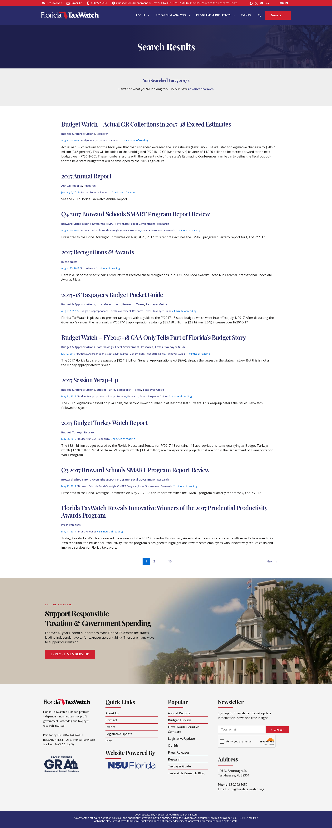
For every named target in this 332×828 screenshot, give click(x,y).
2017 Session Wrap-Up (89, 380)
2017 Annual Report (86, 176)
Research (102, 134)
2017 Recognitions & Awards (97, 252)
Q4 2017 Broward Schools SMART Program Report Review (135, 214)
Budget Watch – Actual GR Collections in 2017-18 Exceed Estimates (146, 124)
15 (170, 561)
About (140, 15)
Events (246, 15)
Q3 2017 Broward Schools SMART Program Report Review (135, 470)
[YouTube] (261, 3)
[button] (147, 15)
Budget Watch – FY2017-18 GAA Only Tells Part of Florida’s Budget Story (153, 337)
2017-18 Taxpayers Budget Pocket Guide (112, 294)
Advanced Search (201, 89)
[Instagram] (256, 3)
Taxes (140, 304)
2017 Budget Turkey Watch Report (104, 422)
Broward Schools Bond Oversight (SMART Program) (95, 224)
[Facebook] (251, 3)
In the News (69, 262)
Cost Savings (105, 347)
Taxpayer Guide (156, 304)
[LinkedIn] (267, 3)
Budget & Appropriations (78, 134)
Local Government (143, 224)
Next (271, 561)
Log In (283, 3)
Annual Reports (71, 185)
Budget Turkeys (107, 390)
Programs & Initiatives (213, 15)
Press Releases (71, 525)
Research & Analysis (171, 15)
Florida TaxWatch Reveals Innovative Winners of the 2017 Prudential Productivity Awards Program (164, 511)
